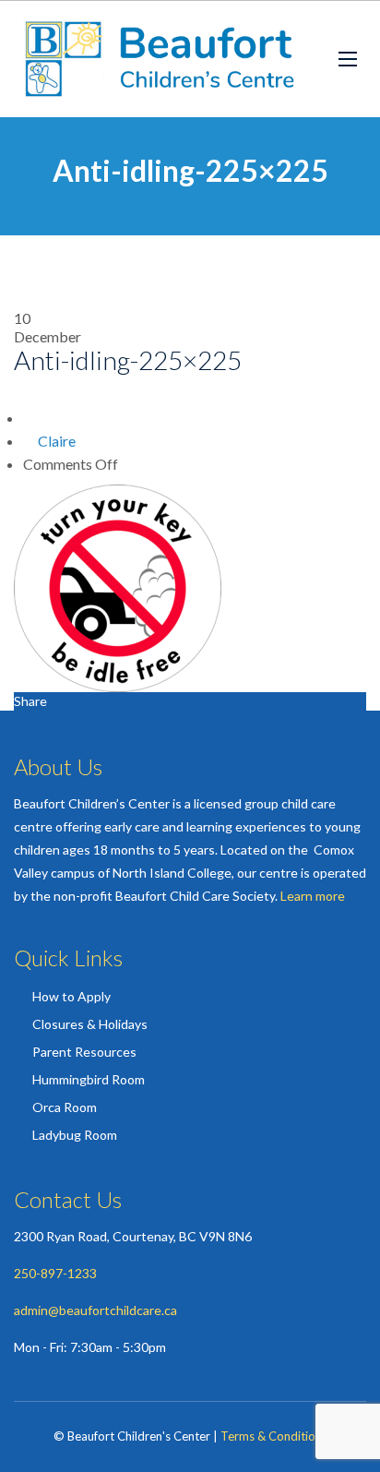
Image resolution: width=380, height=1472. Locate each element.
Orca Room (64, 1107)
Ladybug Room (74, 1135)
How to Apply (71, 996)
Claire (57, 440)
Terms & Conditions (273, 1436)
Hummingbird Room (88, 1079)
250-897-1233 (55, 1273)
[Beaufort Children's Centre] (162, 59)
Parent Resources (84, 1051)
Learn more (312, 896)
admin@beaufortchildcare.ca (95, 1310)
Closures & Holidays (90, 1024)
